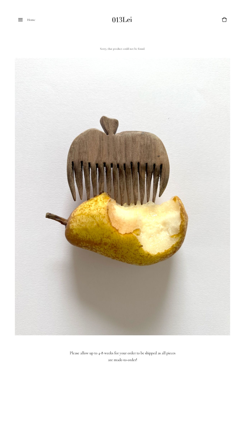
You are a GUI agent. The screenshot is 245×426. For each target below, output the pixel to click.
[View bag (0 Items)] (224, 21)
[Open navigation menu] (20, 19)
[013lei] (122, 20)
